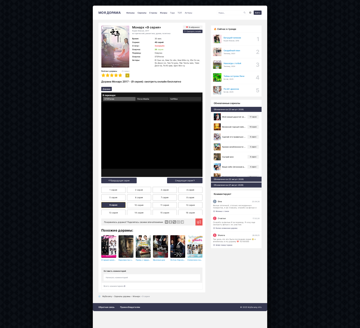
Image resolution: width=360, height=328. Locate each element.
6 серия (139, 197)
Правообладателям (130, 307)
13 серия (113, 212)
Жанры (163, 13)
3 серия (165, 190)
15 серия (164, 212)
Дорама (106, 89)
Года (172, 13)
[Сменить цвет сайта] (250, 13)
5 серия (113, 197)
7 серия (165, 197)
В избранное (194, 27)
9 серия (113, 205)
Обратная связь (106, 307)
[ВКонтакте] (166, 222)
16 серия (190, 212)
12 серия (190, 205)
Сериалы (142, 13)
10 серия (139, 205)
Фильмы (130, 13)
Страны (153, 13)
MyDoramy (107, 296)
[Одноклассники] (170, 222)
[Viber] (174, 222)
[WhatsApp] (178, 222)
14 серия (139, 212)
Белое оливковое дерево (226, 228)
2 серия (139, 190)
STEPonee (109, 99)
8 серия (190, 197)
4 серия (190, 190)
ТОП (180, 13)
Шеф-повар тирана (224, 245)
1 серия (113, 190)
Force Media (143, 99)
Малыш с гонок (222, 211)
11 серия (164, 205)
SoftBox (174, 99)
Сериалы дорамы (122, 296)
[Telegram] (182, 222)
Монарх (136, 296)
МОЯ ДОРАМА (109, 12)
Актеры (188, 13)
